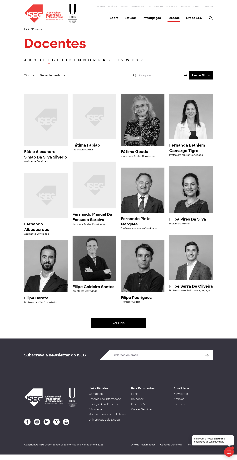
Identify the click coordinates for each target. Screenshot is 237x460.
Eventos (158, 6)
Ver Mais (118, 323)
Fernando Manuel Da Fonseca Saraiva (92, 217)
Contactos (171, 6)
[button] (29, 75)
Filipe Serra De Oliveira (191, 286)
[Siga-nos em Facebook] (27, 422)
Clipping (124, 6)
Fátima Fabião (86, 145)
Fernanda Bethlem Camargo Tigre (187, 148)
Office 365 (138, 404)
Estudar (130, 18)
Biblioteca (95, 409)
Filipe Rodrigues (136, 297)
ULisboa (101, 6)
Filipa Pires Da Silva (187, 219)
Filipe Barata (36, 298)
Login (195, 6)
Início (27, 29)
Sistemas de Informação (105, 399)
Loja (149, 6)
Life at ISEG (194, 18)
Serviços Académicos (103, 404)
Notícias (112, 6)
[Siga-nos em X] (56, 422)
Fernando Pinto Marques (136, 221)
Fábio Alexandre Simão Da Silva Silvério (45, 154)
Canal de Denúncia (171, 444)
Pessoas (174, 18)
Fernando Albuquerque (36, 227)
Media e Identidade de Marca (108, 414)
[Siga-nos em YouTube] (66, 422)
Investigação (152, 18)
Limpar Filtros (201, 75)
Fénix (134, 394)
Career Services (142, 409)
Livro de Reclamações (142, 444)
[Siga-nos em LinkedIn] (47, 422)
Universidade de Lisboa (104, 419)
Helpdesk (185, 6)
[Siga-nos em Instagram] (37, 422)
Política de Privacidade (200, 444)
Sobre (114, 18)
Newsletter (138, 6)
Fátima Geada (134, 151)
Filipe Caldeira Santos (93, 286)
